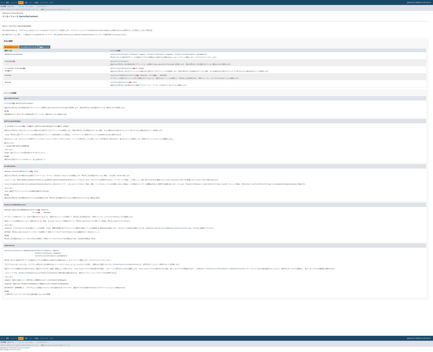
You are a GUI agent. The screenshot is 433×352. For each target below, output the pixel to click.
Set (7, 71)
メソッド (35, 9)
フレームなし (29, 6)
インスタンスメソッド (28, 47)
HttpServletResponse (156, 54)
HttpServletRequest (130, 54)
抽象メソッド (44, 47)
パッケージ (13, 2)
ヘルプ (51, 2)
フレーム (21, 6)
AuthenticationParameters (185, 54)
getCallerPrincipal (118, 61)
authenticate (115, 54)
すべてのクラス (42, 6)
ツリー (31, 2)
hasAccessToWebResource (120, 75)
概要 (7, 2)
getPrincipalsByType (119, 68)
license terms (16, 349)
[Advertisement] (70, 318)
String (134, 75)
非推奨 (36, 2)
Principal (10, 61)
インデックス (44, 2)
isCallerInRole (116, 82)
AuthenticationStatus (14, 54)
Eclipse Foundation (23, 348)
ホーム (3, 2)
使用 (26, 2)
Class (131, 68)
